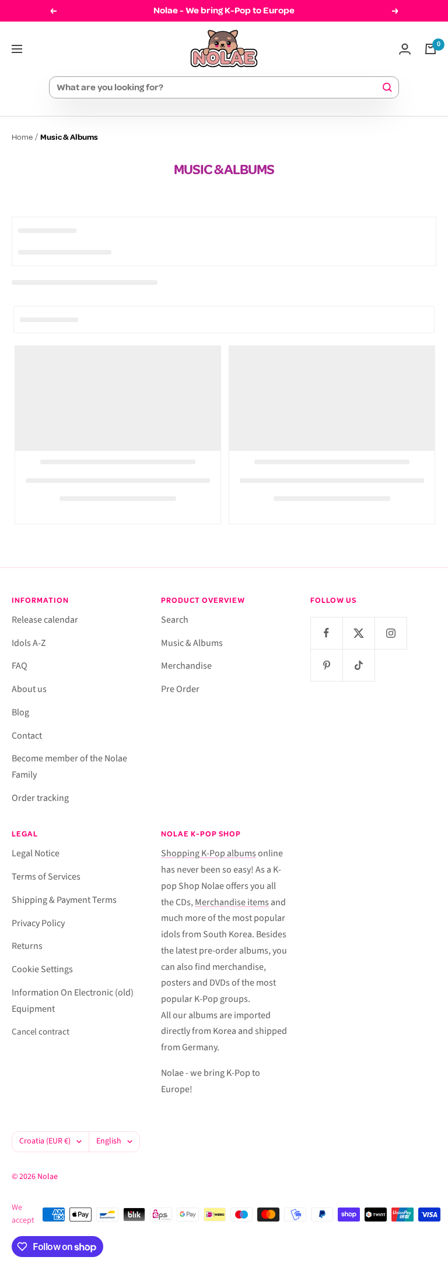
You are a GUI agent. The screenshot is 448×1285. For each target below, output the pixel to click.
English (108, 1141)
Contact (27, 735)
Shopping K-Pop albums (208, 853)
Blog (20, 712)
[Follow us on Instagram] (390, 633)
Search (174, 619)
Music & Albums (192, 643)
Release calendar (45, 619)
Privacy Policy (38, 923)
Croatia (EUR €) (45, 1141)
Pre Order (180, 689)
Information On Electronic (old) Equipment (73, 1000)
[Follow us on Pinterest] (326, 665)
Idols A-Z (29, 643)
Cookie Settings (42, 969)
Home (22, 137)
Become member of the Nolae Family (69, 766)
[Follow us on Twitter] (358, 633)
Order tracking (40, 798)
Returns (27, 946)
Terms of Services (46, 876)
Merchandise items (232, 902)
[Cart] (430, 49)
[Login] (405, 49)
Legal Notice (36, 853)
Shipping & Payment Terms (64, 900)
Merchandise (186, 665)
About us (29, 689)
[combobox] (218, 87)
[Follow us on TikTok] (358, 665)
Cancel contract (40, 1032)
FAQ (19, 665)
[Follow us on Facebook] (326, 633)
